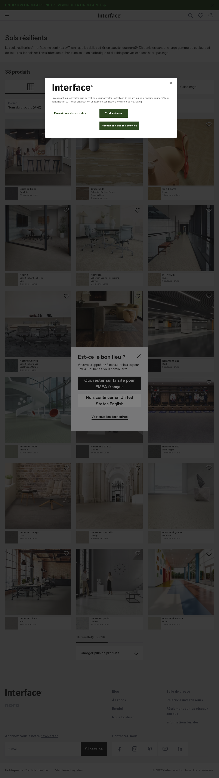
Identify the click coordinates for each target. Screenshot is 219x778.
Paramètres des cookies (70, 113)
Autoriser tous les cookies (119, 125)
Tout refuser (113, 113)
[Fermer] (170, 83)
